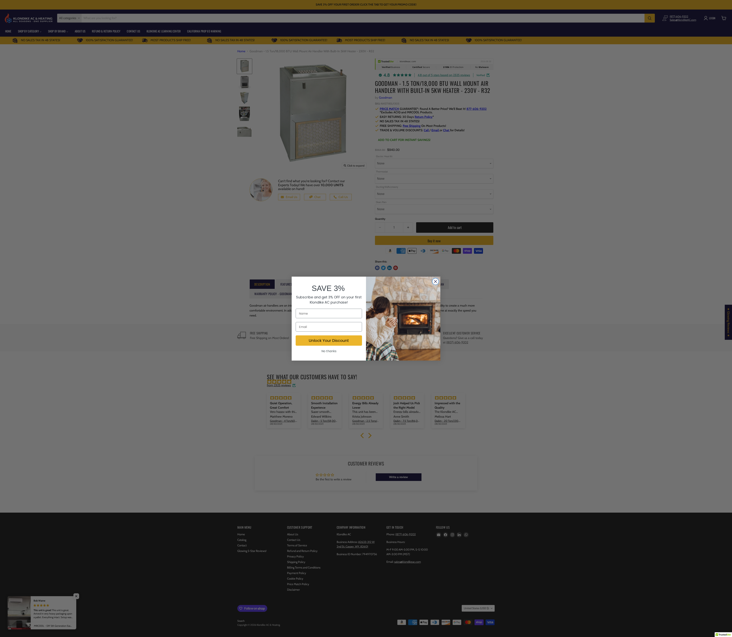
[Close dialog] (435, 281)
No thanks (328, 351)
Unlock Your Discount (329, 340)
